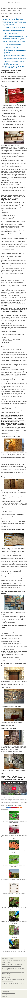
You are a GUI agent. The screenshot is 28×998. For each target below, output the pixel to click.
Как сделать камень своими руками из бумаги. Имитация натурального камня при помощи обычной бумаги (14, 30)
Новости (14, 5)
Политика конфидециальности (7, 994)
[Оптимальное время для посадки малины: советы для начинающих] (14, 920)
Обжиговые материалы (9, 25)
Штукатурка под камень (17, 805)
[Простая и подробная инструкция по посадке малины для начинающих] (14, 906)
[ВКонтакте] (8, 807)
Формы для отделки (4, 805)
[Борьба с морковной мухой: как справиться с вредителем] (14, 863)
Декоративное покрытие (8, 803)
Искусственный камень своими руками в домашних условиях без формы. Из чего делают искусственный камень (14, 22)
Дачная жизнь (14, 2)
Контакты (3, 993)
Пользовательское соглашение (10, 993)
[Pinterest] (14, 807)
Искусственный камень (17, 797)
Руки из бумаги (3, 800)
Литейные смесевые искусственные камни (14, 27)
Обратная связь (4, 996)
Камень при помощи (17, 800)
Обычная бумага (23, 800)
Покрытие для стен (15, 803)
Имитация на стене (13, 802)
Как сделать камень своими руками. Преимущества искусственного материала (13, 18)
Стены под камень (22, 803)
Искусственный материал (8, 797)
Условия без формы (7, 799)
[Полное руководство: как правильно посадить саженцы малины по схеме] (14, 892)
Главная (9, 5)
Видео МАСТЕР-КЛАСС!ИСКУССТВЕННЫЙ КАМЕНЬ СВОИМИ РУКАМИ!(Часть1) (13, 67)
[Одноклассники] (19, 807)
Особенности (7, 49)
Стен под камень (10, 805)
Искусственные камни (23, 799)
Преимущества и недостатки (11, 47)
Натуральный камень (9, 800)
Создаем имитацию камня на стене (12, 44)
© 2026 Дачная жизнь (5, 991)
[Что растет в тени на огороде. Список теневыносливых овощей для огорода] (14, 819)
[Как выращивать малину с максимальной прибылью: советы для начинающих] (14, 877)
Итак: (5, 35)
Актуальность (7, 46)
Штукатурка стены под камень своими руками (15, 53)
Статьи (19, 5)
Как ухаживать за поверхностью (12, 64)
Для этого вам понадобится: (11, 33)
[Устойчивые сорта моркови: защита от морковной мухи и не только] (14, 849)
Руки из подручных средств (5, 802)
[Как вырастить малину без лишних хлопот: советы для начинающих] (14, 934)
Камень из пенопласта (20, 802)
